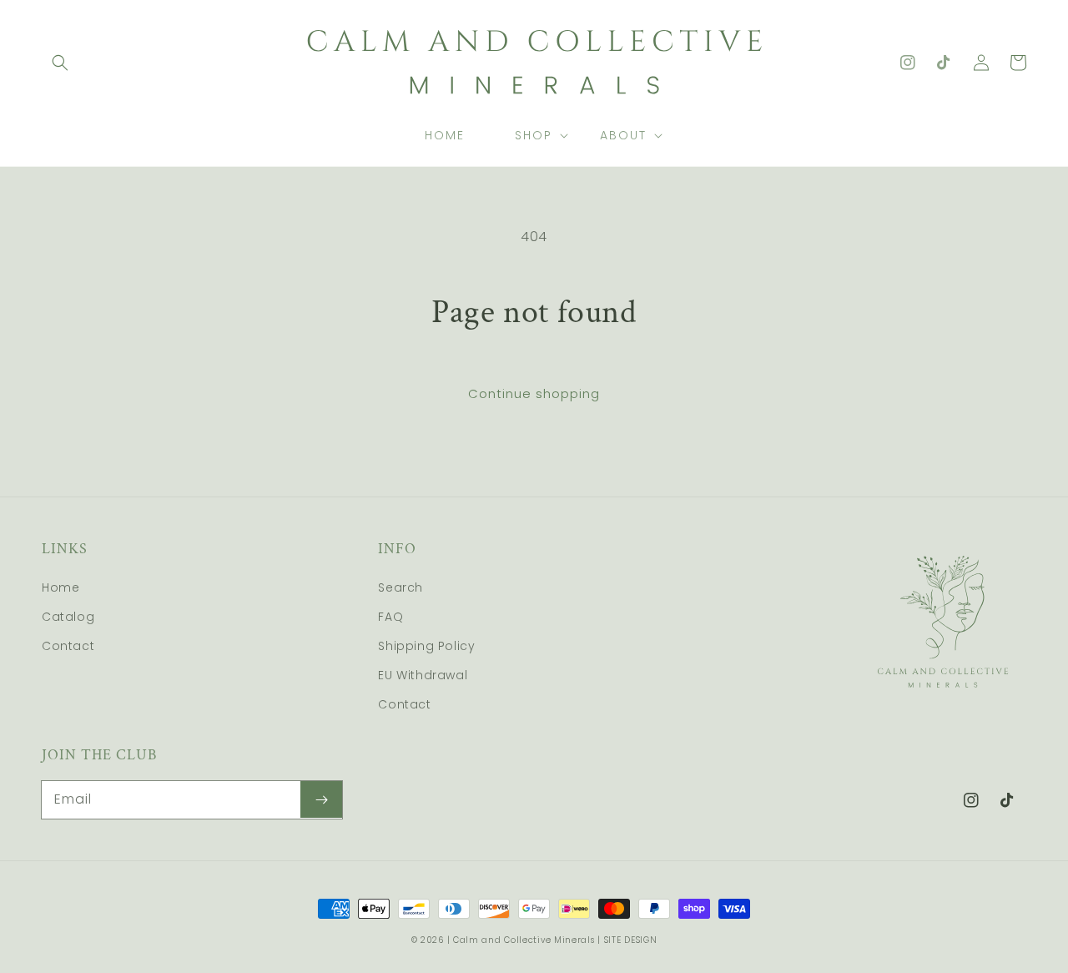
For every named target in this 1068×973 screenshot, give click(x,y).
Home (60, 587)
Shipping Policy (426, 646)
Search (400, 587)
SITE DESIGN (630, 940)
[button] (60, 62)
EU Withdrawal (422, 675)
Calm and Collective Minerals (524, 940)
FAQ (390, 616)
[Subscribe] (321, 799)
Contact (68, 646)
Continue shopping (534, 393)
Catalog (68, 616)
